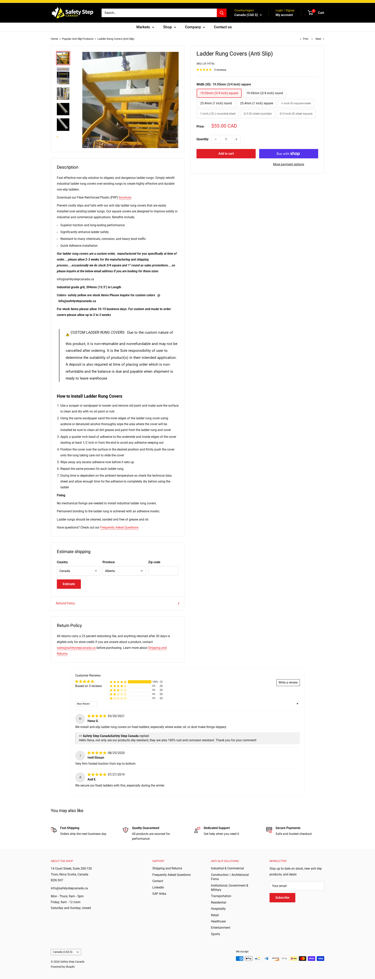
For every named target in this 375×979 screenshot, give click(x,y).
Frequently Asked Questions (119, 527)
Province (109, 562)
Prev (305, 38)
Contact (157, 881)
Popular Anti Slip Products (78, 38)
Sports (215, 934)
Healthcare (218, 921)
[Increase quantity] (236, 139)
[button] (118, 682)
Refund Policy (65, 603)
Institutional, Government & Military (229, 888)
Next (318, 38)
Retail (215, 915)
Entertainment (220, 927)
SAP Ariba (159, 894)
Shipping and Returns (167, 868)
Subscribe (282, 897)
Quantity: (202, 139)
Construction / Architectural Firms (230, 877)
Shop (167, 27)
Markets (143, 27)
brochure (125, 197)
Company (193, 27)
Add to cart (226, 153)
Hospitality (218, 909)
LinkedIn (158, 887)
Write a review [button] (288, 682)
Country (62, 562)
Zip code (154, 562)
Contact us (223, 27)
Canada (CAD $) (62, 951)
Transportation (221, 896)
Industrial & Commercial (227, 868)
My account (284, 15)
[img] (97, 716)
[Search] (222, 13)
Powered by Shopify (63, 966)
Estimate (69, 584)
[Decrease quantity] (216, 139)
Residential (218, 902)
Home (54, 38)
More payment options (288, 164)
